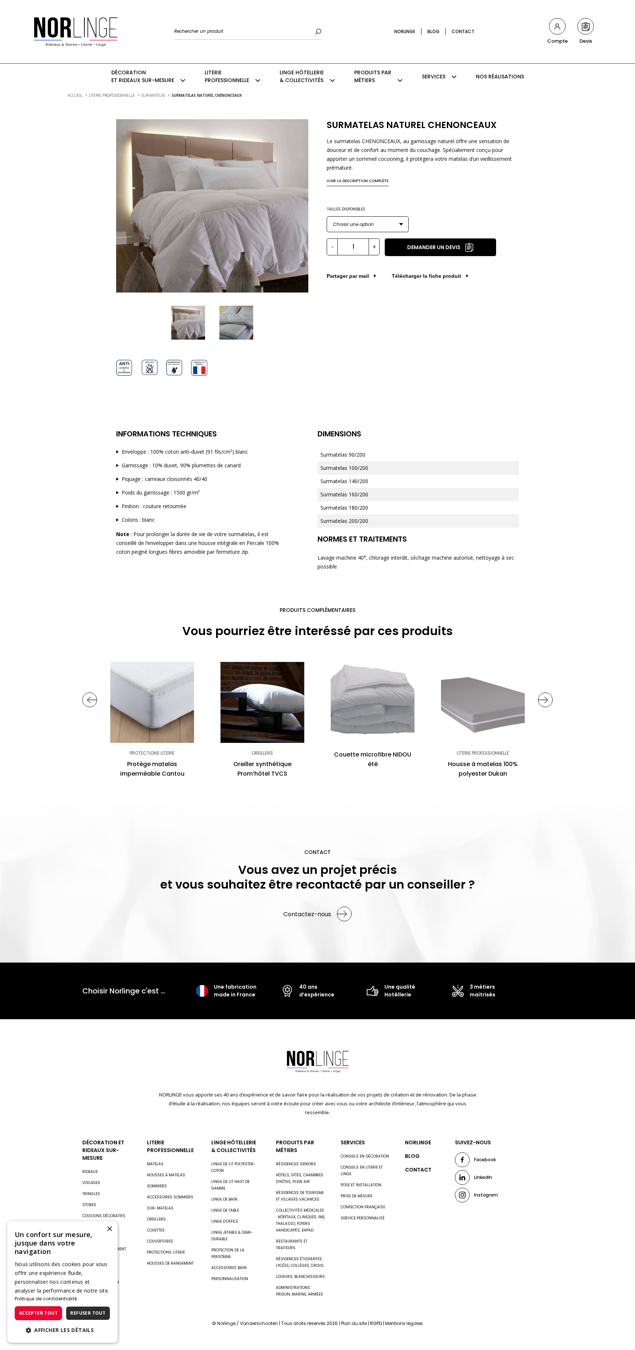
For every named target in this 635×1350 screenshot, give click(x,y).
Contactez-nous (307, 914)
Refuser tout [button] (87, 1313)
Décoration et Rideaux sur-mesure (142, 76)
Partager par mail (348, 276)
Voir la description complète (357, 181)
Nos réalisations (500, 76)
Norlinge (404, 31)
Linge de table (225, 1210)
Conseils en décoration (365, 1156)
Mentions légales (404, 1323)
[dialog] (62, 1282)
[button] (62, 1330)
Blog (433, 31)
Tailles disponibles (346, 209)
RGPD (376, 1323)
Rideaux (90, 1171)
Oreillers (156, 1219)
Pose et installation (361, 1185)
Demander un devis (433, 247)
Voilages (91, 1183)
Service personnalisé (363, 1218)
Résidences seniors (296, 1164)
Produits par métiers (372, 76)
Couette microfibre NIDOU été (372, 759)
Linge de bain (224, 1199)
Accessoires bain (229, 1268)
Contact (463, 31)
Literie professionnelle (227, 76)
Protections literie (166, 1252)
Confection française (363, 1207)
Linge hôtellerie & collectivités (302, 76)
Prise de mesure (356, 1196)
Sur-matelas (160, 1208)
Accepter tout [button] (38, 1313)
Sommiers (157, 1186)
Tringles (91, 1194)
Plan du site (354, 1323)
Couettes (156, 1230)
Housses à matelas (166, 1175)
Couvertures (160, 1241)
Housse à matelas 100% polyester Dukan (483, 769)
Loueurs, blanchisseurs (300, 1276)
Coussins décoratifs (103, 1216)
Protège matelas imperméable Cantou (152, 769)
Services (433, 76)
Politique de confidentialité (46, 1299)
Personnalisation (229, 1279)
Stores (89, 1205)
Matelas (155, 1164)
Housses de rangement (170, 1263)
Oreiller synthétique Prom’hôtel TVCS (262, 769)
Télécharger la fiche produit (426, 276)
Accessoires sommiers (170, 1197)
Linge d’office (224, 1221)
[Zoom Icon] (212, 206)
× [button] (109, 1229)
